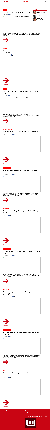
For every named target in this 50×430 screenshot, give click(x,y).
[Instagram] (6, 1)
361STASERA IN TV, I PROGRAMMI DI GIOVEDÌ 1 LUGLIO (21, 132)
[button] (9, 14)
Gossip (15, 4)
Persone (21, 4)
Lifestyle (38, 4)
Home (11, 4)
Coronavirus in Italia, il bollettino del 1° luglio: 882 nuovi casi (21, 12)
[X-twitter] (7, 1)
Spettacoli (31, 4)
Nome (26, 412)
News (26, 4)
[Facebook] (4, 1)
